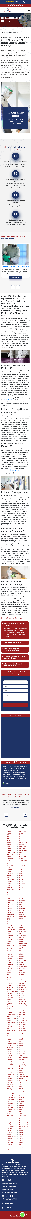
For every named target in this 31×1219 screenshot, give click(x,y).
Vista (20, 1111)
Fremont (9, 1020)
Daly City (9, 955)
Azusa (9, 864)
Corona (9, 943)
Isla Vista (9, 1072)
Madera (9, 1134)
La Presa (9, 1082)
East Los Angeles (12, 976)
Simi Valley (22, 1043)
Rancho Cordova (23, 926)
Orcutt (20, 885)
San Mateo (22, 1009)
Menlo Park (10, 1146)
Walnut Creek (22, 1115)
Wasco (20, 1117)
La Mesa (9, 1078)
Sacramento (22, 968)
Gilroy (8, 1034)
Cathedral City (11, 916)
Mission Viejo (22, 831)
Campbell (9, 906)
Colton (9, 937)
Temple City (22, 1078)
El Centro (9, 984)
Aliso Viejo (10, 837)
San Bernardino (23, 972)
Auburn (9, 862)
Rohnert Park (22, 960)
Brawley (9, 891)
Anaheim (9, 841)
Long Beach (10, 1123)
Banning (9, 870)
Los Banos (10, 1128)
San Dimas (22, 985)
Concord (9, 941)
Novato (21, 870)
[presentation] (13, 287)
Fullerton (9, 1026)
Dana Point (10, 956)
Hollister (9, 1059)
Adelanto (9, 831)
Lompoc (9, 1121)
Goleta (9, 1040)
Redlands (21, 941)
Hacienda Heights (12, 1043)
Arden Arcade (11, 852)
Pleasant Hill (22, 916)
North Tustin (22, 866)
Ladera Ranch (11, 1090)
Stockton (21, 1069)
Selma (20, 1041)
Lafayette (9, 1092)
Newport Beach (23, 860)
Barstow (9, 871)
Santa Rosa (22, 1034)
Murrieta (21, 852)
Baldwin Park (11, 868)
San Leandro (22, 1001)
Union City (21, 1098)
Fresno (9, 1024)
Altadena (9, 839)
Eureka (9, 999)
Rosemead (21, 962)
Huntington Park (11, 1063)
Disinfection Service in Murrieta (15, 266)
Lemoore (9, 1111)
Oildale (20, 877)
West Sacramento (23, 1125)
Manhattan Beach (12, 1136)
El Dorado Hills (11, 987)
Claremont (10, 931)
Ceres (8, 918)
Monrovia (21, 835)
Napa (20, 854)
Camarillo (10, 904)
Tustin (20, 1090)
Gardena (9, 1032)
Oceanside (21, 875)
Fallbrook (9, 1005)
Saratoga (21, 1038)
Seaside (21, 1040)
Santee (20, 1036)
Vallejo (20, 1103)
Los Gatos (10, 1130)
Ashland (9, 856)
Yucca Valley (22, 1148)
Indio (8, 1067)
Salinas (21, 970)
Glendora (9, 1038)
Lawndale (10, 1107)
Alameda (9, 833)
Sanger (20, 1016)
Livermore (10, 1115)
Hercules (9, 1053)
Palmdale (21, 897)
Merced (9, 1148)
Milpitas (9, 1150)
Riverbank (21, 955)
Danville (9, 958)
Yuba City (21, 1144)
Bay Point (10, 873)
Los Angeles (10, 1126)
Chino (8, 924)
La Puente (10, 1084)
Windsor (21, 1138)
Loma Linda (10, 1119)
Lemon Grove (11, 1109)
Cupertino (10, 951)
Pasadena (21, 902)
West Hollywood (23, 1123)
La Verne (9, 1088)
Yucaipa (21, 1146)
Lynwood (9, 1132)
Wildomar (21, 1136)
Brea (8, 893)
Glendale (9, 1036)
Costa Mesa (10, 945)
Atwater (9, 860)
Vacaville (21, 1101)
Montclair (21, 837)
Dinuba (9, 970)
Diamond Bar (11, 968)
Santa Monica (22, 1030)
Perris (20, 904)
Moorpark (21, 844)
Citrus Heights (11, 929)
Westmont (21, 1132)
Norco (20, 862)
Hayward (9, 1049)
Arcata (9, 850)
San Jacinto (22, 993)
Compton (9, 939)
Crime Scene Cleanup (9, 1186)
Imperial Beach (11, 1065)
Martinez (9, 1140)
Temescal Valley (23, 1076)
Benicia (9, 885)
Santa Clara (22, 1022)
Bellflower (10, 881)
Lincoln (9, 1113)
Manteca (9, 1138)
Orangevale (22, 883)
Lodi (8, 1117)
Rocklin (21, 958)
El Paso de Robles (12, 991)
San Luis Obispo (23, 1005)
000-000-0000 (15, 5)
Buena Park (10, 897)
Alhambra (10, 835)
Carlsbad (9, 908)
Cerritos (9, 920)
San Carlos (22, 980)
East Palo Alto (11, 978)
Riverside (21, 956)
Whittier (21, 1134)
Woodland (21, 1140)
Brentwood (10, 895)
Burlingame (10, 900)
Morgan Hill (22, 848)
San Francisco (23, 989)
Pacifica (21, 891)
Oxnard (21, 889)
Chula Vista (10, 927)
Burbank (9, 899)
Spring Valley (22, 1065)
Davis (8, 960)
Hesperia (9, 1055)
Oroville (21, 887)
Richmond (21, 951)
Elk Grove (9, 993)
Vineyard (21, 1107)
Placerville (21, 914)
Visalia (20, 1109)
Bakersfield (10, 866)
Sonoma (21, 1047)
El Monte (9, 989)
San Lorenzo (22, 1003)
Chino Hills (10, 926)
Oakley (20, 873)
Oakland (21, 871)
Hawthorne (10, 1047)
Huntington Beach (12, 1061)
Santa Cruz (22, 1026)
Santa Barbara (23, 1020)
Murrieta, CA (9, 1203)
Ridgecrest (21, 953)
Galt (8, 1028)
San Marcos (22, 1007)
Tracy (20, 1084)
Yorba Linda (22, 1142)
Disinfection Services (9, 1189)
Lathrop (9, 1105)
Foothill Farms (11, 1014)
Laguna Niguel (11, 1096)
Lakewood (10, 1101)
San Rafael (22, 1012)
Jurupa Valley (11, 1074)
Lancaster (10, 1103)
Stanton (21, 1067)
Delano (9, 962)
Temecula (21, 1074)
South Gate (22, 1051)
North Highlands (23, 864)
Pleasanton (22, 918)
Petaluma (21, 906)
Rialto (20, 949)
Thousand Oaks (23, 1080)
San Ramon (22, 1014)
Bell (8, 877)
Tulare (20, 1086)
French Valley (11, 1022)
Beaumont (10, 875)
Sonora (21, 1049)
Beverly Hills (10, 889)
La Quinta (10, 1086)
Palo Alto (21, 899)
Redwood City (22, 945)
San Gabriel (22, 991)
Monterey (21, 841)
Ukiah (20, 1096)
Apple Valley (10, 846)
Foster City (10, 1016)
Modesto (21, 833)
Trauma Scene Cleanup (10, 1192)
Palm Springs (22, 895)
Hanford (9, 1045)
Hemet (9, 1051)
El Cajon (9, 982)
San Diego (21, 984)
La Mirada (10, 1080)
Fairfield (9, 1003)
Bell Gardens (10, 879)
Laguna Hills (10, 1094)
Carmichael (10, 910)
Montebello (22, 839)
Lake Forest (10, 1099)
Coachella (10, 935)
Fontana (9, 1012)
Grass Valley (10, 1041)
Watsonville (22, 1119)
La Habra (9, 1076)
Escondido (10, 997)
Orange (21, 881)
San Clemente (22, 982)
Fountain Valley (11, 1018)
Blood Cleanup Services (10, 1183)
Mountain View (23, 850)
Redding (21, 939)
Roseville (21, 964)
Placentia (21, 912)
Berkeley (9, 887)
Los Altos (9, 1125)
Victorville (21, 1105)
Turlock (21, 1088)
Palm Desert (22, 893)
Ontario (21, 879)
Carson (9, 912)
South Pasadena (23, 1057)
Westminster (22, 1130)
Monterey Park (23, 842)
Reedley (21, 947)
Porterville (21, 922)
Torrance (21, 1082)
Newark (21, 858)
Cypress (9, 953)
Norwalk (21, 868)
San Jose (21, 995)
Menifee (9, 1144)
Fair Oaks (9, 1001)
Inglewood (10, 1069)
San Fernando (22, 987)
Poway (20, 924)
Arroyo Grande (11, 854)
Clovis (9, 933)
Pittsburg (21, 910)
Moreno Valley (23, 846)
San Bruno (21, 974)
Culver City (10, 949)
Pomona (21, 920)
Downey (9, 972)
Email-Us (8, 1208)
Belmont (9, 883)
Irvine (8, 1070)
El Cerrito (9, 985)
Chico (8, 922)
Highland (9, 1057)
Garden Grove (11, 1030)
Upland (20, 1099)
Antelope (9, 842)
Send (15, 705)
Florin (8, 1009)
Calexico (9, 902)
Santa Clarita (22, 1024)
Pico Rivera (22, 908)
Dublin (9, 974)
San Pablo (21, 1011)
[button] (12, 815)
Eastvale (9, 980)
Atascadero (10, 858)
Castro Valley (11, 914)
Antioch (9, 844)
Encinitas (9, 995)
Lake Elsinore (11, 1098)
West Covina (22, 1121)
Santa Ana (21, 1018)
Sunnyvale (21, 1072)
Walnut (20, 1113)
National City (22, 856)
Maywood (10, 1142)
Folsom (9, 1011)
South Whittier (22, 1063)
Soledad (21, 1045)
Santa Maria (22, 1028)
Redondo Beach (23, 943)
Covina (9, 947)
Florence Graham (12, 1007)
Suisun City (22, 1070)
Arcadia (9, 848)
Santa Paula (22, 1032)
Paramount (22, 900)
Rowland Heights (23, 966)
